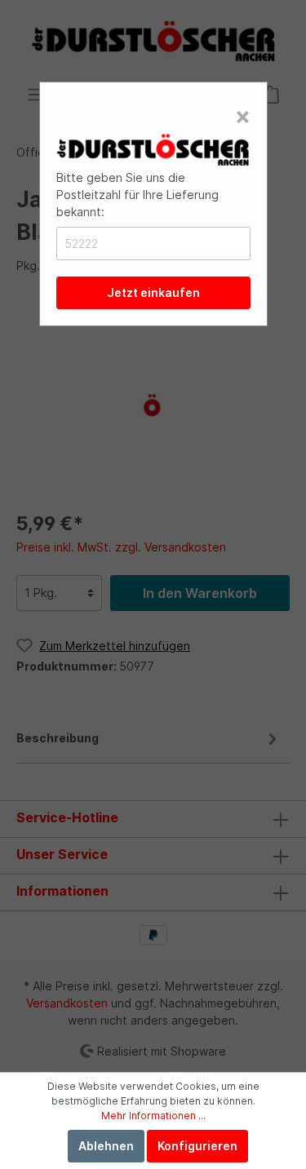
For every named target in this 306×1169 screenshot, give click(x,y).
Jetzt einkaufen (153, 292)
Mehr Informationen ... (153, 1115)
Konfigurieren (197, 1146)
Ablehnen (106, 1146)
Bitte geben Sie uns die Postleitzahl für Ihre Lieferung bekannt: (137, 194)
